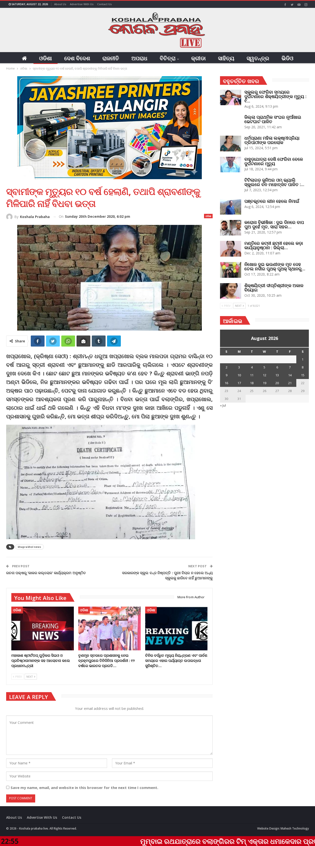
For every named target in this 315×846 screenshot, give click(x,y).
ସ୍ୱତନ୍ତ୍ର (258, 58)
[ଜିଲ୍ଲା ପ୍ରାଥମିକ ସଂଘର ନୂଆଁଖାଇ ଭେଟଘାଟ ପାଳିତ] (230, 123)
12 (264, 375)
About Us (60, 4)
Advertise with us (82, 4)
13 (277, 375)
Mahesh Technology (295, 828)
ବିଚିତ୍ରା (167, 58)
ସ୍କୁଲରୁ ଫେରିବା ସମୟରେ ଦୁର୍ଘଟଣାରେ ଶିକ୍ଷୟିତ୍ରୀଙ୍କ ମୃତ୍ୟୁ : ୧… (275, 96)
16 (226, 383)
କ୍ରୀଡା (198, 58)
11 (251, 375)
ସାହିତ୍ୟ (226, 58)
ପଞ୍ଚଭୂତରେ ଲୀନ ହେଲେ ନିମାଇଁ (271, 201)
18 (251, 383)
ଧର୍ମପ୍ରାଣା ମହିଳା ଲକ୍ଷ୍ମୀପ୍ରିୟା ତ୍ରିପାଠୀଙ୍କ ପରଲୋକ (271, 140)
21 (290, 383)
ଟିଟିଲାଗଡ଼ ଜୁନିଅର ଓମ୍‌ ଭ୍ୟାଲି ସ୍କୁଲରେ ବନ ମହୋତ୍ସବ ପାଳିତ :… (274, 182)
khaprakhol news (29, 547)
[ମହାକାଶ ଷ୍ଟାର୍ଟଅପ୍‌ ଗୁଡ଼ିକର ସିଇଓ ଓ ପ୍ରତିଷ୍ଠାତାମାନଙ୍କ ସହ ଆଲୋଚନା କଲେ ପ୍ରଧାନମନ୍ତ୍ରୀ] (42, 628)
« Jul (223, 405)
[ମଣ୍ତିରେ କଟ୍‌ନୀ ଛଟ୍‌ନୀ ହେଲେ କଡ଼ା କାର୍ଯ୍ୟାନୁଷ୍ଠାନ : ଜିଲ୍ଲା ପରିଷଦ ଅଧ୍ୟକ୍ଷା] (230, 249)
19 (264, 383)
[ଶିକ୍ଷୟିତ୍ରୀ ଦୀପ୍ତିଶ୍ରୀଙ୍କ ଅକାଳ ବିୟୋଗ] (230, 291)
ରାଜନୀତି (110, 58)
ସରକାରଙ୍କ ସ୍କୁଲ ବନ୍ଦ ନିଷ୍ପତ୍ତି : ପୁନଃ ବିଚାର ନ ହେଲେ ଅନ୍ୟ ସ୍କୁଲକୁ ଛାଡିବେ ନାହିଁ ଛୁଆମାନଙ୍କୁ (167, 575)
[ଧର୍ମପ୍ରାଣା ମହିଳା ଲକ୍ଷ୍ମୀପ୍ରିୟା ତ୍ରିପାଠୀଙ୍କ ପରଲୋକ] (230, 143)
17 (239, 383)
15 (302, 375)
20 (277, 383)
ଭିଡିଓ (287, 58)
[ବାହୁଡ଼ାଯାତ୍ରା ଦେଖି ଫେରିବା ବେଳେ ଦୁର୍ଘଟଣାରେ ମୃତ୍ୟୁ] (230, 165)
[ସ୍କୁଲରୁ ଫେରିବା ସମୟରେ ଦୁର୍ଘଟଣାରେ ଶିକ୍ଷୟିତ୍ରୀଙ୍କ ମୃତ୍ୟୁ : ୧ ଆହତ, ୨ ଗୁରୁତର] (230, 97)
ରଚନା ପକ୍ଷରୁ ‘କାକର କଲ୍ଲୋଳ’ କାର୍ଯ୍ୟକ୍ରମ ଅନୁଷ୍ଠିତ (46, 572)
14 (290, 375)
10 (239, 375)
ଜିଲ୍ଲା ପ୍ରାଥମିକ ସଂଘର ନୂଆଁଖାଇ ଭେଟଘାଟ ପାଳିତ (272, 119)
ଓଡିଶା (45, 58)
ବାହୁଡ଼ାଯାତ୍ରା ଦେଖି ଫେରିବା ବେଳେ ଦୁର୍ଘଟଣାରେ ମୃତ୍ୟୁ (273, 161)
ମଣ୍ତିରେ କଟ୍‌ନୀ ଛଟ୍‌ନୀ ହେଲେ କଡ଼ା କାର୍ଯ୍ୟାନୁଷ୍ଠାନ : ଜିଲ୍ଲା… (273, 245)
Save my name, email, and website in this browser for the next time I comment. (84, 787)
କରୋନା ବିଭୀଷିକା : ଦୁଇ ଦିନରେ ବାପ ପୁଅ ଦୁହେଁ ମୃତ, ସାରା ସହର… (274, 224)
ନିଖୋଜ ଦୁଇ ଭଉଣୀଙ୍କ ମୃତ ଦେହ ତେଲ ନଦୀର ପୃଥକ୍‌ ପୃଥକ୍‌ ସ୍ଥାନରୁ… (274, 266)
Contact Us (104, 4)
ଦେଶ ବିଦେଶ (77, 58)
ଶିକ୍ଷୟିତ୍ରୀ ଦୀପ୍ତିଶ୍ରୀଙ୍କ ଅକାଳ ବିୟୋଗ (273, 287)
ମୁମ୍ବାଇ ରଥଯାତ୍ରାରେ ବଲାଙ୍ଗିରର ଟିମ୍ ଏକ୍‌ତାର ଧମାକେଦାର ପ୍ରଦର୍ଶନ (186, 841)
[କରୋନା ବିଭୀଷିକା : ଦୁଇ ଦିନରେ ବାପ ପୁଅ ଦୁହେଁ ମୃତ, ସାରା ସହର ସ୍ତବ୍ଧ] (230, 228)
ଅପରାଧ (139, 58)
